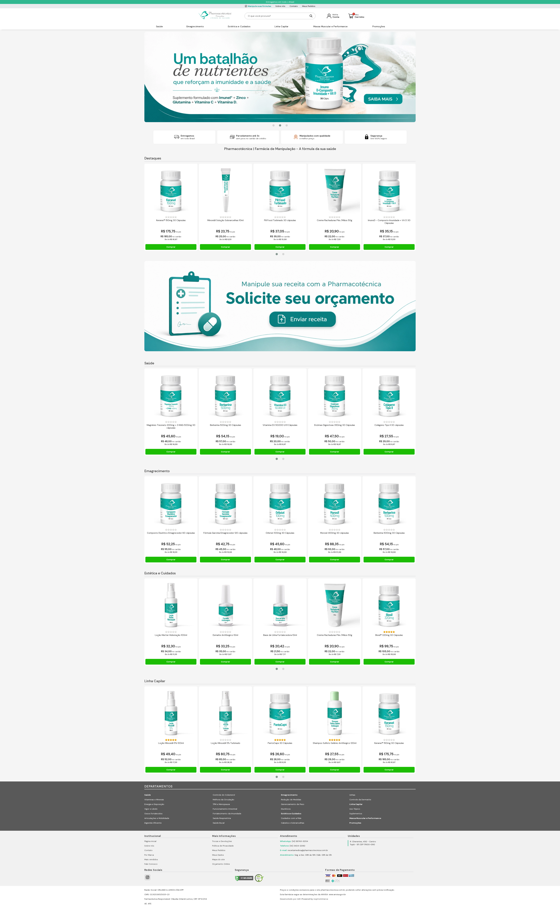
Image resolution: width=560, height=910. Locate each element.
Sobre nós (280, 6)
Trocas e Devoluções (222, 841)
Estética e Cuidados (239, 26)
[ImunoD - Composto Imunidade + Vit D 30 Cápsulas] (389, 190)
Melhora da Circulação (223, 799)
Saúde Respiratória (222, 818)
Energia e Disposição (154, 804)
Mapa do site (218, 859)
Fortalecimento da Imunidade (227, 813)
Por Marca (149, 855)
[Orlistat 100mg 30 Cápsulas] (280, 502)
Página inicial (150, 841)
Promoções (378, 26)
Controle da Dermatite (360, 799)
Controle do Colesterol (224, 795)
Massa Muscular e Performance (330, 26)
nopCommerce (321, 899)
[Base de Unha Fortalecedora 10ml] (280, 604)
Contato (294, 6)
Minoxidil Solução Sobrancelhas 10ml (225, 220)
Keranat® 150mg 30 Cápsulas (171, 220)
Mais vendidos (151, 859)
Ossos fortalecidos (153, 813)
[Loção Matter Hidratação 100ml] (170, 604)
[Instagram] (147, 877)
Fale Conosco (151, 864)
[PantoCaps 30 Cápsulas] (280, 712)
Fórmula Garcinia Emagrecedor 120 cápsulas (225, 533)
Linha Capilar (281, 26)
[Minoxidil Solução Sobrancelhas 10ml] (225, 190)
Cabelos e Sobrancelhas (292, 823)
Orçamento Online (221, 864)
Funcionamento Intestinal (225, 809)
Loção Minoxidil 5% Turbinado (225, 743)
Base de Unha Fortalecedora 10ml (280, 635)
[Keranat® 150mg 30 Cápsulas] (170, 190)
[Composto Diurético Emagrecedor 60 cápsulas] (170, 502)
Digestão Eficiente (153, 823)
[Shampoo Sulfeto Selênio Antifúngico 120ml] (334, 712)
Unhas (352, 795)
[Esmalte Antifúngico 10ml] (225, 604)
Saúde (159, 26)
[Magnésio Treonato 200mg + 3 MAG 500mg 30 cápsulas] (170, 394)
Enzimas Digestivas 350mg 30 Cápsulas (334, 425)
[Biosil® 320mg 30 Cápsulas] (389, 604)
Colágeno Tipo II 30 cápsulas (389, 425)
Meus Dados (218, 855)
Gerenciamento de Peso (292, 804)
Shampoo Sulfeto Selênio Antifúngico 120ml (334, 743)
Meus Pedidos (308, 6)
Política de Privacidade (223, 846)
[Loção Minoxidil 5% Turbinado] (225, 712)
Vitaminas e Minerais (154, 799)
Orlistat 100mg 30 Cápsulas (280, 533)
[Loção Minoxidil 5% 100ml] (170, 712)
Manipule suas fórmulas (259, 6)
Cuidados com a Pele (291, 818)
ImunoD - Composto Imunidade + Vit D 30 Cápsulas (389, 222)
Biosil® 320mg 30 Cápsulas (389, 635)
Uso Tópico (354, 809)
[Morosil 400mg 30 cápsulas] (334, 502)
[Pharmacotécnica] (215, 15)
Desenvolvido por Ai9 (290, 899)
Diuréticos (286, 809)
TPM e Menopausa (221, 804)
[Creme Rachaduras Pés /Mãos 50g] (334, 190)
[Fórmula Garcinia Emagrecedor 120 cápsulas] (225, 502)
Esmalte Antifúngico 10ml (225, 635)
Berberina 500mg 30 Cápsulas (225, 425)
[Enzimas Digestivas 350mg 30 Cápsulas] (334, 394)
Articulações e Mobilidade (156, 818)
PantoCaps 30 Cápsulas (280, 743)
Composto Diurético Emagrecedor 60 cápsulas (171, 533)
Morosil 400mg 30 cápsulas (334, 533)
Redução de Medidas (291, 799)
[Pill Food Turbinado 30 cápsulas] (280, 190)
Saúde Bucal (218, 823)
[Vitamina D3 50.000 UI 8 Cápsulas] (280, 394)
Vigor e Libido (151, 809)
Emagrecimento (195, 26)
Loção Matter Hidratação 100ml (171, 635)
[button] (273, 125)
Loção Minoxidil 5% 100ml (171, 743)
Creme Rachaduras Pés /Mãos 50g (334, 220)
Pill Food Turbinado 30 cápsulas (280, 220)
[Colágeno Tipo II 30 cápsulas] (389, 394)
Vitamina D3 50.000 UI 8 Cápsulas (280, 425)
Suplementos (355, 813)
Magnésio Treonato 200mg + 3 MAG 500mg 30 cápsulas (171, 426)
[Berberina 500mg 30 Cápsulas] (225, 394)
